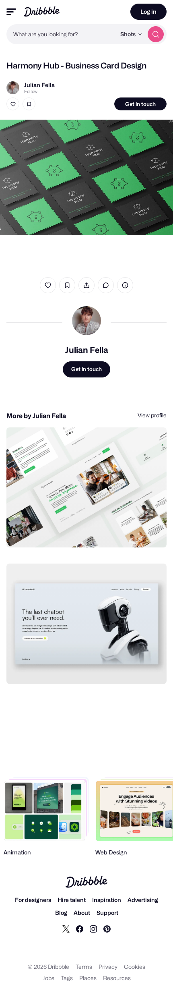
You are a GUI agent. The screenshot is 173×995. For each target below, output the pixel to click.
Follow (30, 91)
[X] (66, 928)
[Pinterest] (107, 928)
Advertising (143, 899)
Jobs (48, 977)
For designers (33, 899)
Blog (61, 912)
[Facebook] (79, 928)
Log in (148, 11)
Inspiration (106, 899)
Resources (117, 977)
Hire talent (72, 899)
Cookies (134, 966)
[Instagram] (93, 928)
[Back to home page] (42, 11)
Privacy (108, 966)
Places (88, 977)
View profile (152, 415)
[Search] (156, 34)
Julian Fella (39, 84)
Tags (67, 977)
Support (107, 912)
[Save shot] (29, 103)
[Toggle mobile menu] (11, 12)
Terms (84, 966)
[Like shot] (12, 103)
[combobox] (61, 34)
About (82, 912)
